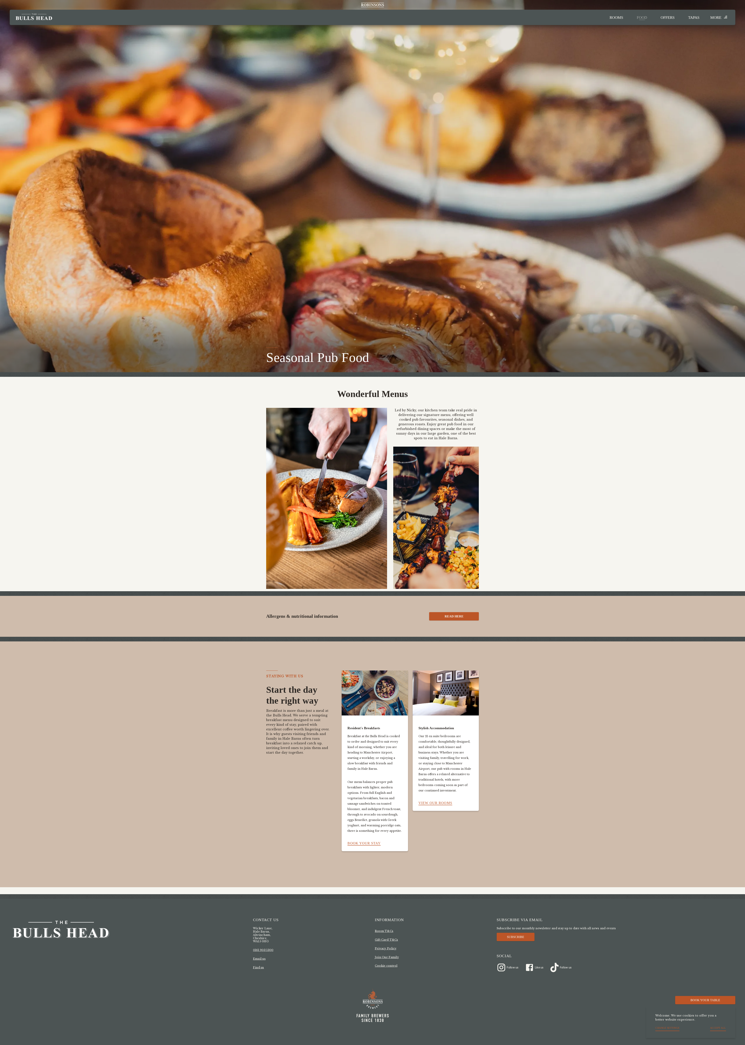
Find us (258, 967)
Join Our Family (387, 957)
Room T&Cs (384, 931)
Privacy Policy (386, 948)
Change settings (667, 1027)
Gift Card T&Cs (386, 939)
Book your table (705, 1000)
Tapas (693, 17)
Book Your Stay (363, 843)
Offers (668, 17)
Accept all (718, 1027)
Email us (259, 958)
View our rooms (435, 803)
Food (642, 18)
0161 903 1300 (263, 950)
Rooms (616, 17)
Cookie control (386, 965)
